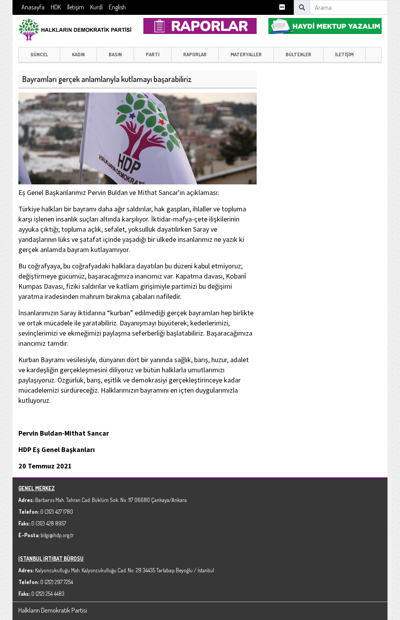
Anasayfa (33, 7)
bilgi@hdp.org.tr (57, 535)
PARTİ (152, 54)
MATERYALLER (246, 54)
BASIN (115, 54)
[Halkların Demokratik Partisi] (75, 28)
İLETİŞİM (344, 54)
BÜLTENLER (298, 54)
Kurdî (96, 7)
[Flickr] (282, 7)
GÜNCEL (39, 54)
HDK (56, 7)
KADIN (78, 54)
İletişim (75, 7)
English (117, 7)
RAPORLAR (195, 54)
